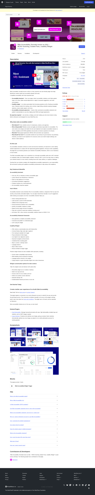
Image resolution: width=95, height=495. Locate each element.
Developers (42, 477)
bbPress (76, 477)
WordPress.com (78, 473)
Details (13, 53)
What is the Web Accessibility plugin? (19, 396)
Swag (58, 479)
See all (83, 111)
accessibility (82, 78)
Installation (27, 53)
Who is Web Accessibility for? (17, 400)
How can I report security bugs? (17, 445)
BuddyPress (77, 479)
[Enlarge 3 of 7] (57, 329)
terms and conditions (29, 299)
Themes (24, 475)
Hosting (6, 477)
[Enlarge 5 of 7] (40, 339)
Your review (65, 111)
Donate (59, 477)
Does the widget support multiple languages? (20, 429)
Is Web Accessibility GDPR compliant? (19, 404)
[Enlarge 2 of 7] (40, 329)
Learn (41, 473)
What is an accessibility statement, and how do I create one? (24, 412)
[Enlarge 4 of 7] (23, 339)
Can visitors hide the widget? (17, 425)
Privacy (6, 479)
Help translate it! (58, 10)
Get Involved (59, 473)
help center (22, 292)
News (6, 475)
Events (58, 475)
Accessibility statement (76, 81)
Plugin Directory (8, 6)
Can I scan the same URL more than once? (20, 437)
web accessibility (81, 83)
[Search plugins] (19, 14)
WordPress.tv (43, 479)
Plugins (23, 477)
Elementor (21, 48)
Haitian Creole (20, 486)
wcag (83, 81)
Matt (75, 475)
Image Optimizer (16, 316)
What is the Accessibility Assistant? (18, 433)
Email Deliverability (16, 312)
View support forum (67, 125)
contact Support (31, 292)
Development (36, 53)
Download (82, 46)
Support (83, 53)
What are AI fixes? (14, 441)
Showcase (24, 473)
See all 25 (83, 75)
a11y (78, 78)
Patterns (24, 479)
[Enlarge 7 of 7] (57, 349)
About (6, 473)
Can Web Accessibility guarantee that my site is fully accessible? (25, 408)
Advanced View (66, 87)
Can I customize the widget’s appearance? (20, 420)
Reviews (20, 53)
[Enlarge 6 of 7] (57, 339)
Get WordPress (88, 2)
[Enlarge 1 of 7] (23, 329)
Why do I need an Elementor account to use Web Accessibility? (25, 416)
